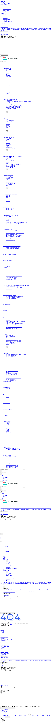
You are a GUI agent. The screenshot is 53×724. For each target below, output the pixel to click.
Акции (2, 628)
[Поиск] (2, 534)
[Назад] (7, 561)
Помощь (2, 648)
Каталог (2, 627)
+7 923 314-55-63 (4, 27)
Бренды (2, 630)
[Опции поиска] (1, 471)
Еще (7, 112)
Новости (2, 634)
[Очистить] (24, 469)
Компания (3, 632)
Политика (3, 635)
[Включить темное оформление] (2, 56)
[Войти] (1, 535)
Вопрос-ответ (4, 654)
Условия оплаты (4, 643)
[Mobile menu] (2, 499)
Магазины (3, 642)
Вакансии (3, 638)
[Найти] (5, 472)
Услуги (2, 631)
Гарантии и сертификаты (6, 639)
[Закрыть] (1, 541)
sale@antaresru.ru (4, 34)
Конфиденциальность (5, 709)
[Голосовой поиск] (2, 472)
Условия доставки (4, 645)
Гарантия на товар (5, 646)
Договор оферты (4, 637)
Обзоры (2, 655)
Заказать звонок (4, 31)
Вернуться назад (4, 624)
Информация (3, 640)
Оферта (2, 710)
